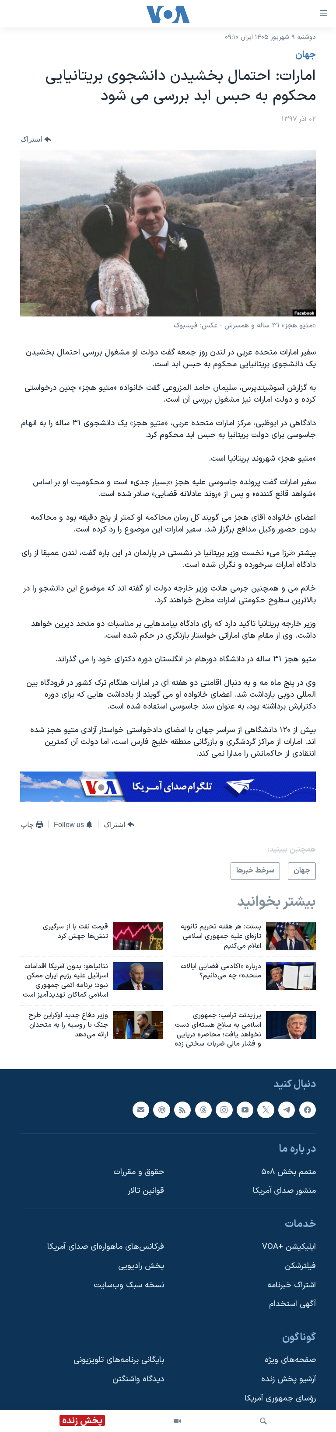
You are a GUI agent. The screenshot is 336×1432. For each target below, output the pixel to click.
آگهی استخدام (292, 1304)
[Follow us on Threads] (203, 1110)
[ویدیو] (177, 1421)
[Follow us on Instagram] (224, 1110)
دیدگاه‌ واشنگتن (138, 1379)
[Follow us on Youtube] (245, 1110)
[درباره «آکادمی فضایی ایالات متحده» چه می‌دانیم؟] (291, 976)
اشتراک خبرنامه (291, 1285)
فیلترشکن (300, 1266)
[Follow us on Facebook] (307, 1110)
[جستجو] (263, 1421)
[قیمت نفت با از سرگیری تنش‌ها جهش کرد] (138, 936)
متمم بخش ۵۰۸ (288, 1172)
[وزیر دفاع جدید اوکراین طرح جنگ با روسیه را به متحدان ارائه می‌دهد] (138, 1025)
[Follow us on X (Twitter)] (265, 1110)
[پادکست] (161, 1110)
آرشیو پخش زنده (288, 1379)
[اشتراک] (141, 1110)
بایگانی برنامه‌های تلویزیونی (119, 1360)
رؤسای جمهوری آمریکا (280, 1398)
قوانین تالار (146, 1191)
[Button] (36, 139)
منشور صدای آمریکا (284, 1191)
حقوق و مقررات (138, 1172)
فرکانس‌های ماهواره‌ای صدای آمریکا (105, 1247)
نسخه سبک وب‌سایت (129, 1285)
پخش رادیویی (141, 1266)
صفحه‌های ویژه (290, 1360)
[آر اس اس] (182, 1110)
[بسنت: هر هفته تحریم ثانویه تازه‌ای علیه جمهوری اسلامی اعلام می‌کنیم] (291, 936)
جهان (305, 55)
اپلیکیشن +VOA (289, 1247)
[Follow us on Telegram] (286, 1110)
